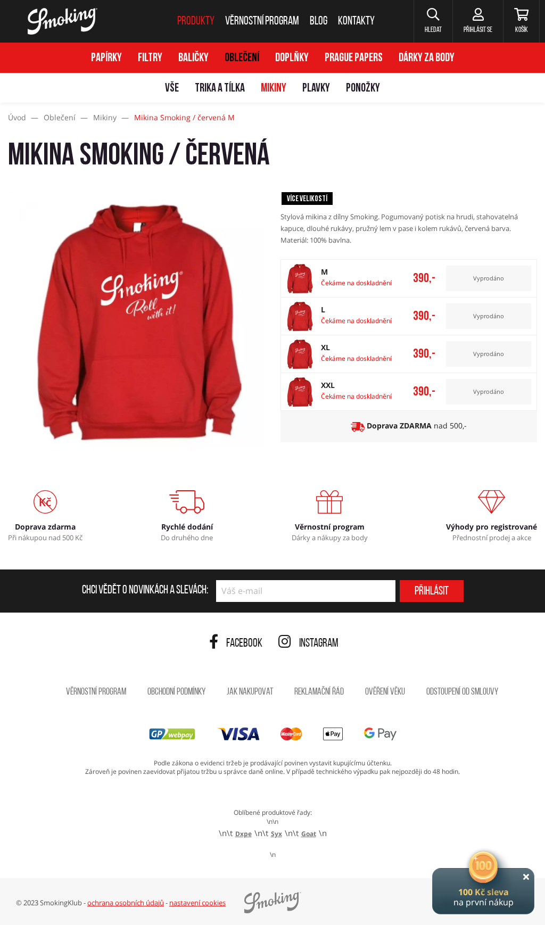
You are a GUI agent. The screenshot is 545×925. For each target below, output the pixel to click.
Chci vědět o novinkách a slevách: (145, 591)
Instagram (318, 644)
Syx (276, 833)
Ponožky (363, 88)
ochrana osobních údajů (125, 902)
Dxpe (243, 833)
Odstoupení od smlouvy (462, 692)
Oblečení (242, 58)
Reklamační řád (319, 692)
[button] (433, 21)
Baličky (193, 58)
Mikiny (273, 88)
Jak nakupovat (250, 692)
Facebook (244, 644)
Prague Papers (354, 58)
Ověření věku (385, 692)
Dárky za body (427, 58)
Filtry (150, 58)
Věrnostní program (96, 692)
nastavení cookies (197, 902)
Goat (308, 833)
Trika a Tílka (220, 88)
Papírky (106, 58)
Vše (172, 88)
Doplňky (292, 58)
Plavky (316, 88)
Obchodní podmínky (176, 692)
